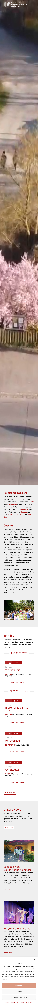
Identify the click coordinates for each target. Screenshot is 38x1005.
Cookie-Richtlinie (10, 1002)
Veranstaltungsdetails (19, 685)
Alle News (9, 830)
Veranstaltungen (14, 514)
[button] (35, 959)
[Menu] (33, 13)
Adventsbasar (12, 772)
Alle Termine (10, 795)
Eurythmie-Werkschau (17, 930)
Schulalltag (24, 509)
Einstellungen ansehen (19, 997)
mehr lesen (8, 891)
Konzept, (24, 512)
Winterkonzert (12, 743)
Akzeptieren (19, 986)
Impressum (29, 1002)
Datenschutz (21, 1002)
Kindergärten (12, 504)
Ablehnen (19, 991)
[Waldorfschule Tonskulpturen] (19, 622)
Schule (31, 502)
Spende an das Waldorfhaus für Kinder (17, 871)
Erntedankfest (12, 672)
